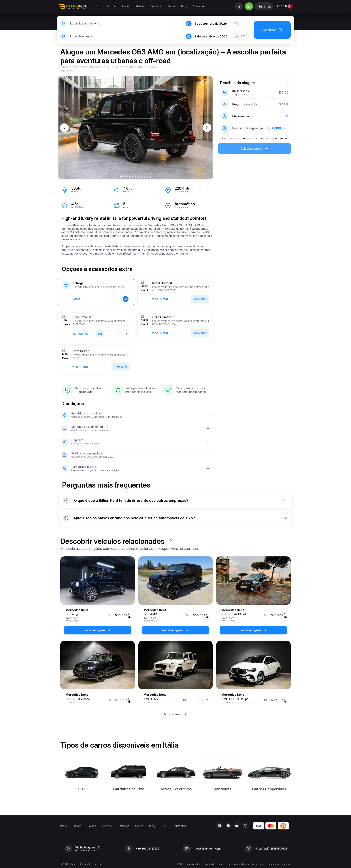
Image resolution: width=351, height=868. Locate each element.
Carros (111, 6)
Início (98, 6)
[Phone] (239, 6)
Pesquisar (269, 30)
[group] (175, 775)
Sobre (171, 6)
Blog (184, 6)
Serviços (156, 6)
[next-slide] (207, 127)
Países (125, 6)
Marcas (140, 6)
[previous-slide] (64, 127)
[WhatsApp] (249, 6)
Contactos (199, 6)
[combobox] (284, 6)
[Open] (285, 500)
